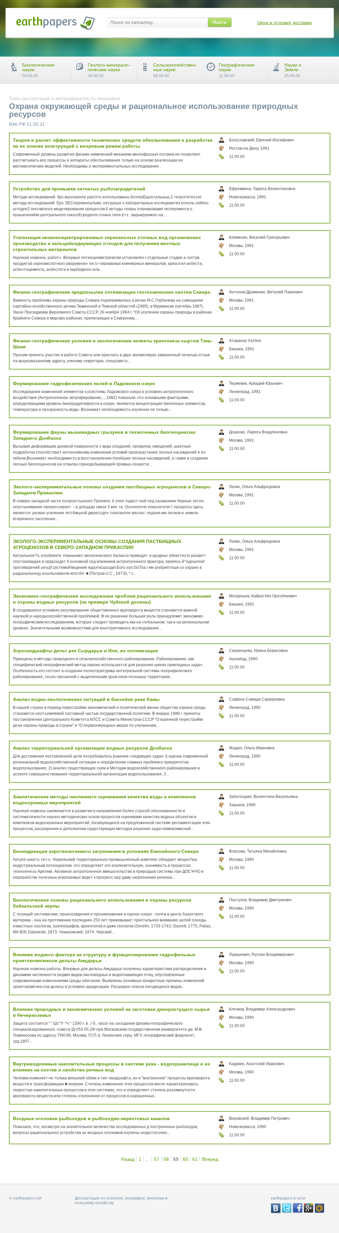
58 (166, 1159)
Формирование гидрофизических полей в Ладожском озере (84, 383)
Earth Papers (55, 23)
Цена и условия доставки (284, 22)
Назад (127, 1159)
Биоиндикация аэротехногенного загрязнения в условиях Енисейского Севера (106, 851)
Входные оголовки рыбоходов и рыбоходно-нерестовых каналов (91, 1118)
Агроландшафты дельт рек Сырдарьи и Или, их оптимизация (85, 650)
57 (156, 1159)
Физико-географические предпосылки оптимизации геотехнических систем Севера (111, 292)
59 (175, 1159)
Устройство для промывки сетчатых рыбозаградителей (79, 188)
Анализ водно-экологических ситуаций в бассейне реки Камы (86, 699)
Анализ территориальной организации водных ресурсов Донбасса (92, 748)
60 (185, 1159)
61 (195, 1159)
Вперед (210, 1159)
